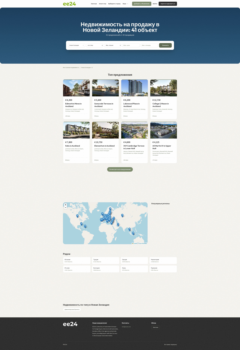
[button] (109, 220)
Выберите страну (114, 4)
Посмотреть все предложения (120, 169)
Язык (124, 4)
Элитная (94, 4)
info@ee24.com (126, 327)
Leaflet (135, 243)
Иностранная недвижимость (71, 68)
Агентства (102, 4)
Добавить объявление (141, 4)
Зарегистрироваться (167, 4)
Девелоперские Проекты (72, 309)
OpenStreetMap (143, 243)
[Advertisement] (119, 185)
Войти (155, 4)
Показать (165, 45)
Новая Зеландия (86, 68)
